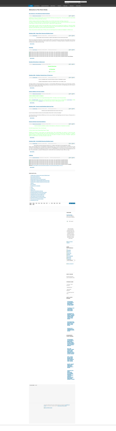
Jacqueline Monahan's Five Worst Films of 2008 (39, 192)
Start (30, 203)
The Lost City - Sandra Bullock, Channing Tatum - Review (70, 329)
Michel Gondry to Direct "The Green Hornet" (38, 179)
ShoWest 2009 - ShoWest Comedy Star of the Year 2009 (40, 181)
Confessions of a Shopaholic (35, 185)
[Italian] (68, 254)
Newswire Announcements (37, 15)
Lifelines (31, 155)
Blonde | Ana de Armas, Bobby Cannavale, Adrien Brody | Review (70, 366)
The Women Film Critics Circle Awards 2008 (38, 193)
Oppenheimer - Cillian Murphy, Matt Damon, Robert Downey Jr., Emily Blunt (70, 303)
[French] (69, 251)
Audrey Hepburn (69, 99)
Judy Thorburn (35, 49)
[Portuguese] (70, 256)
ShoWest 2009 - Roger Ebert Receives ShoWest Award (41, 33)
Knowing (31, 47)
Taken (32, 187)
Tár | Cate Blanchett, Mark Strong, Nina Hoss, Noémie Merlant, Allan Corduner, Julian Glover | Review (70, 351)
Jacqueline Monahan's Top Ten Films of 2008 (38, 197)
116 (44, 203)
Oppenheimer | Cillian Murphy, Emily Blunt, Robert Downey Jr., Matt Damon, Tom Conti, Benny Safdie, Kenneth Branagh (70, 342)
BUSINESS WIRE (35, 99)
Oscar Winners (33, 184)
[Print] (70, 15)
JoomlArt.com (67, 404)
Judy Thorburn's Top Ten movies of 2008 (37, 196)
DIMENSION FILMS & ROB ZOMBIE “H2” (37, 194)
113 (36, 203)
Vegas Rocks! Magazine (69, 290)
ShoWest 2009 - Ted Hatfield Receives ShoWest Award (41, 141)
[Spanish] (69, 259)
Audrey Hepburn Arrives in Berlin (36, 91)
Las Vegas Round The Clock (70, 293)
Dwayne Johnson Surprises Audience (37, 121)
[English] (69, 250)
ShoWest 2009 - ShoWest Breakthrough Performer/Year (40, 180)
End (33, 204)
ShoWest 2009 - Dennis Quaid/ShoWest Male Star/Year (41, 106)
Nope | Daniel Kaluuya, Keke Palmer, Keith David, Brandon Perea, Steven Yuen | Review (70, 359)
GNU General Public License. (62, 405)
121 (57, 203)
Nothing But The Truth (34, 200)
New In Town (33, 189)
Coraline (32, 188)
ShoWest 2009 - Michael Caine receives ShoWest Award (40, 175)
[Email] (73, 15)
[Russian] (69, 257)
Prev (33, 203)
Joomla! (45, 405)
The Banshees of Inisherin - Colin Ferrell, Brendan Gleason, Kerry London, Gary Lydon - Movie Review (70, 316)
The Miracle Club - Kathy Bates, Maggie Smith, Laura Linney (70, 309)
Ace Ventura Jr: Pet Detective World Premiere (39, 13)
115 (41, 203)
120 (54, 203)
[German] (69, 253)
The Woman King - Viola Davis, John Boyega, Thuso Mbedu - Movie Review (70, 323)
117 (46, 203)
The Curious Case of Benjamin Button (37, 198)
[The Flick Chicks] (34, 2)
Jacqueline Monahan (36, 157)
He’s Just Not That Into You (35, 176)
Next (30, 204)
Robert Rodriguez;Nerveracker (36, 177)
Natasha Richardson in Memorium (37, 62)
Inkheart (32, 183)
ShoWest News (35, 35)
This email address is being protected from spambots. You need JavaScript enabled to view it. (47, 165)
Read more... (32, 43)
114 (39, 203)
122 (59, 203)
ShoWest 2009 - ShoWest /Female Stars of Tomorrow (41, 75)
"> (62, 165)
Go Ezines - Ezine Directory (70, 285)
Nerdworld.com (69, 287)
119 (51, 203)
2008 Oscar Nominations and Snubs (37, 191)
